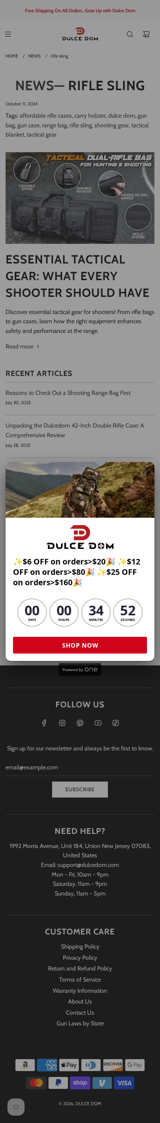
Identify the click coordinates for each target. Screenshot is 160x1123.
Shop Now (80, 645)
